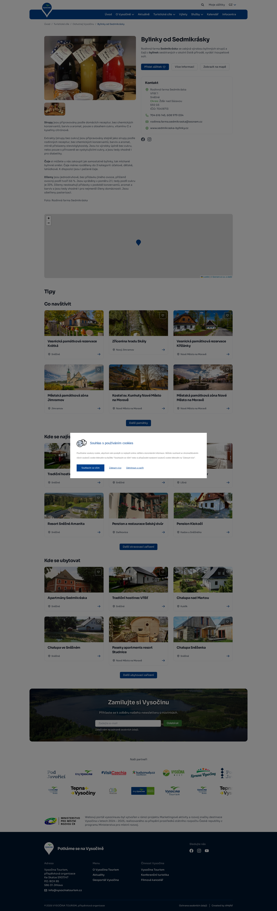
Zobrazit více (115, 468)
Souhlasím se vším (90, 468)
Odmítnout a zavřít (135, 468)
